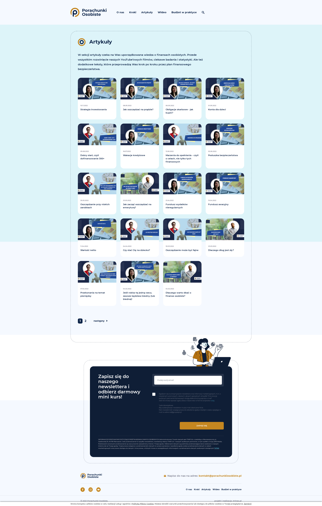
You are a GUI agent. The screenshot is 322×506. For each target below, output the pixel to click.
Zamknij (247, 504)
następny (99, 321)
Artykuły (147, 12)
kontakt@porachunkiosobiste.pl (220, 475)
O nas (120, 12)
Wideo (162, 12)
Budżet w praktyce (184, 12)
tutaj (212, 401)
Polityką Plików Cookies (143, 504)
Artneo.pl (237, 501)
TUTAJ (216, 448)
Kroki (132, 12)
